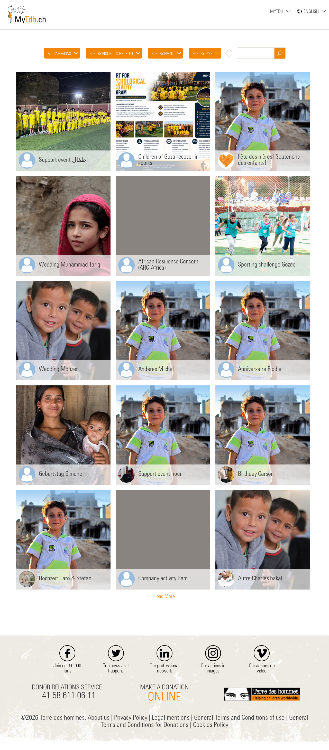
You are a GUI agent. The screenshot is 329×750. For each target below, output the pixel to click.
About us (98, 718)
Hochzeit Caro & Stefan (65, 579)
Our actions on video (262, 669)
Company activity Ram (163, 579)
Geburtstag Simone (60, 474)
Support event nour (160, 474)
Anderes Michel (156, 370)
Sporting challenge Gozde (267, 265)
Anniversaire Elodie (259, 370)
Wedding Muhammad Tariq (69, 265)
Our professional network (164, 669)
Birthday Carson (256, 474)
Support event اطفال (63, 160)
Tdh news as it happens (116, 669)
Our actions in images (213, 669)
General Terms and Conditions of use (239, 718)
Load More (164, 597)
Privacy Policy (130, 718)
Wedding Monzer (58, 370)
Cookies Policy (210, 725)
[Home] (27, 13)
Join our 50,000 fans (67, 669)
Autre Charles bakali (261, 579)
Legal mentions (170, 718)
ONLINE (164, 698)
